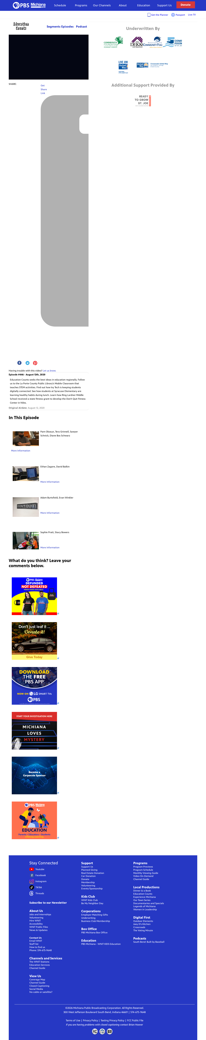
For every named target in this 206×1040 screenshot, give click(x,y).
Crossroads (139, 927)
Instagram (40, 881)
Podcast (81, 26)
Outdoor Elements (143, 921)
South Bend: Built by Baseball (148, 941)
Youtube (39, 869)
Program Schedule (143, 869)
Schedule (60, 5)
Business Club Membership (95, 921)
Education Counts (27, 26)
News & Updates (38, 930)
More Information (20, 450)
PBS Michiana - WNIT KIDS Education (101, 944)
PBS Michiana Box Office (94, 932)
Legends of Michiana (144, 906)
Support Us (164, 5)
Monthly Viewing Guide (145, 873)
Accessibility (36, 923)
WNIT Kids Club (89, 900)
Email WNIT (35, 940)
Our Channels (102, 5)
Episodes (67, 26)
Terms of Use (73, 1020)
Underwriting (88, 917)
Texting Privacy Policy (112, 1020)
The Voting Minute (143, 930)
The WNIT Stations (39, 961)
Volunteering (36, 917)
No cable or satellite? (40, 992)
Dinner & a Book (142, 890)
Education (143, 5)
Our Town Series (142, 900)
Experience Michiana (144, 897)
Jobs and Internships (40, 914)
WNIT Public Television (29, 5)
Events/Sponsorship (92, 888)
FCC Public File (135, 1020)
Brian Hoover (136, 1024)
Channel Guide (37, 968)
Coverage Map (37, 979)
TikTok (38, 887)
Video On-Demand (143, 876)
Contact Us (35, 937)
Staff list (33, 944)
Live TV (192, 14)
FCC (95, 1031)
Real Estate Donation (92, 873)
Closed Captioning (110, 1031)
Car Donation (88, 876)
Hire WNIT (35, 920)
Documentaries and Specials (148, 903)
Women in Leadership (145, 909)
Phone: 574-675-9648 (40, 950)
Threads (39, 893)
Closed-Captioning (39, 985)
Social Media (36, 989)
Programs (81, 5)
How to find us (37, 947)
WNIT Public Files (38, 927)
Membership (88, 882)
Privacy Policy (90, 1020)
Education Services (39, 964)
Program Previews (143, 866)
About (123, 5)
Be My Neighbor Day (92, 903)
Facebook (40, 875)
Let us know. (49, 370)
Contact (102, 1031)
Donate (186, 4)
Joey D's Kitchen (142, 924)
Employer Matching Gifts (94, 914)
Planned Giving (89, 869)
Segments (53, 26)
